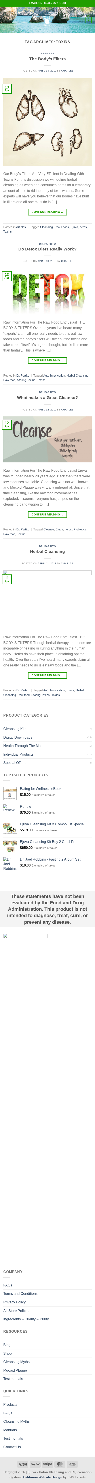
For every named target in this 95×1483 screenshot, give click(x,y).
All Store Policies (16, 1311)
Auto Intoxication (54, 375)
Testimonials (13, 1379)
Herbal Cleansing (77, 375)
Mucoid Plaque (15, 1370)
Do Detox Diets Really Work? (47, 249)
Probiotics (80, 529)
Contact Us (12, 1447)
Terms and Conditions (20, 1293)
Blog (7, 1345)
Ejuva (74, 227)
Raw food (9, 380)
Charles (67, 70)
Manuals (10, 1430)
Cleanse (49, 529)
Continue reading (47, 211)
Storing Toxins (26, 380)
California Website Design (42, 1477)
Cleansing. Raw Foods (54, 227)
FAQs (7, 1285)
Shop (7, 1353)
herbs (83, 227)
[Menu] (6, 20)
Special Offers (14, 763)
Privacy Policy (14, 1302)
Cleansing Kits (14, 729)
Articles (47, 53)
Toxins (7, 231)
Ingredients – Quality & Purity (26, 1319)
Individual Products (18, 754)
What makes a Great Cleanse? (47, 397)
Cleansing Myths (16, 1362)
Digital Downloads (17, 737)
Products (10, 1404)
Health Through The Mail (22, 746)
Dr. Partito (47, 244)
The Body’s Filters (47, 59)
